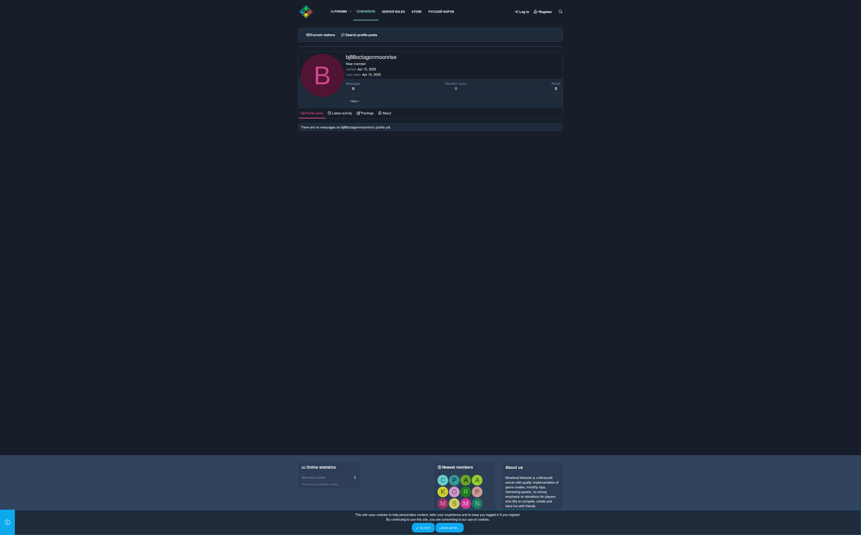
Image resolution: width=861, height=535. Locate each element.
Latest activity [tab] (342, 113)
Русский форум (441, 11)
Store (417, 11)
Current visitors (322, 34)
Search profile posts (361, 34)
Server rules (393, 11)
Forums (341, 11)
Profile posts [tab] (314, 113)
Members (367, 11)
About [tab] (387, 113)
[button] (350, 11)
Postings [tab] (367, 113)
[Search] (560, 11)
